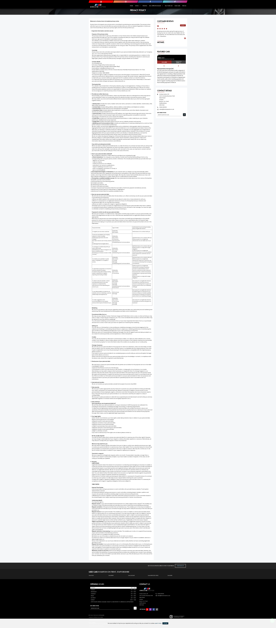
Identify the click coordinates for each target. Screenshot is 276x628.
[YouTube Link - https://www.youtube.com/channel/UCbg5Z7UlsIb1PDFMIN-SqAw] (101, 1)
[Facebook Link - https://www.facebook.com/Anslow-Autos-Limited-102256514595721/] (150, 1)
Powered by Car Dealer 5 (179, 616)
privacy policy (101, 615)
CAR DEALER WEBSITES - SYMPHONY (178, 617)
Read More (162, 36)
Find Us (184, 5)
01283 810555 (106, 73)
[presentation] (164, 66)
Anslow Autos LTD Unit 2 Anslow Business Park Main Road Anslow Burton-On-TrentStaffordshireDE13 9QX (167, 100)
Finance (145, 5)
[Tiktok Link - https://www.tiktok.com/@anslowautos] (174, 1)
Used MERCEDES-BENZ (153, 575)
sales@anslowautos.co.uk (107, 68)
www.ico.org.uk (123, 76)
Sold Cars (177, 5)
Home (131, 5)
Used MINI (170, 575)
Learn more (158, 623)
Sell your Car (168, 5)
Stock (137, 5)
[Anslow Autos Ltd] (98, 6)
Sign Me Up (180, 565)
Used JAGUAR (131, 575)
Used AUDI (91, 575)
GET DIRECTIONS (94, 605)
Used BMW (111, 575)
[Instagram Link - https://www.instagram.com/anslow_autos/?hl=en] (125, 1)
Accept (165, 623)
